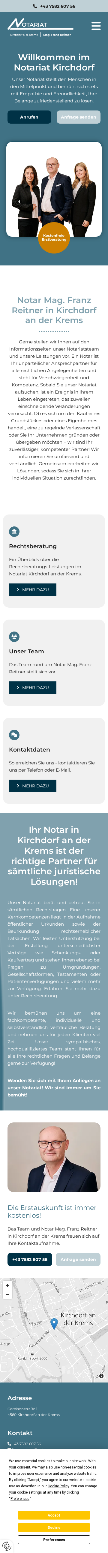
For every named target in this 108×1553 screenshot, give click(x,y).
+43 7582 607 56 (26, 1444)
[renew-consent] (7, 1546)
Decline (54, 1528)
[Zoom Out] (7, 1294)
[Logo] (41, 27)
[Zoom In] (7, 1285)
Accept (54, 1515)
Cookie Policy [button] (58, 1486)
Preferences (54, 1540)
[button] (54, 6)
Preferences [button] (19, 1499)
